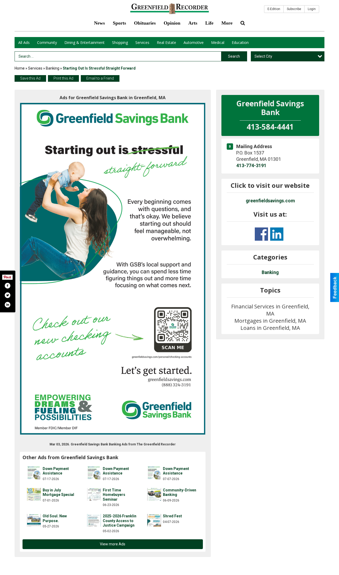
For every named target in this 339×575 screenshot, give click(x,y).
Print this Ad (63, 78)
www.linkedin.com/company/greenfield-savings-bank (276, 234)
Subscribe (294, 9)
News (99, 23)
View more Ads (112, 544)
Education (240, 42)
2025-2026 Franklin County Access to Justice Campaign (119, 520)
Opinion (172, 23)
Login (312, 9)
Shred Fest (172, 516)
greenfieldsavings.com (270, 200)
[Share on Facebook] (7, 285)
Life (209, 23)
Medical (217, 42)
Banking (53, 68)
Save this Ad (30, 78)
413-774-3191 (251, 165)
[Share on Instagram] (7, 304)
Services (142, 42)
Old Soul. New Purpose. (55, 518)
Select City (263, 56)
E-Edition (273, 9)
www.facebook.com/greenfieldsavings (261, 234)
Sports (119, 23)
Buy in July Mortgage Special (58, 492)
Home (20, 68)
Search (234, 56)
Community (47, 42)
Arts (192, 23)
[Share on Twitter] (7, 295)
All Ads (24, 42)
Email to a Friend (100, 78)
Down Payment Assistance (56, 471)
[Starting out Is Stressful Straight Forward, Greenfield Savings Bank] (113, 269)
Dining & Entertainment (84, 42)
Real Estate (166, 42)
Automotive (194, 42)
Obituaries (145, 23)
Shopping (120, 42)
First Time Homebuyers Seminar (114, 494)
